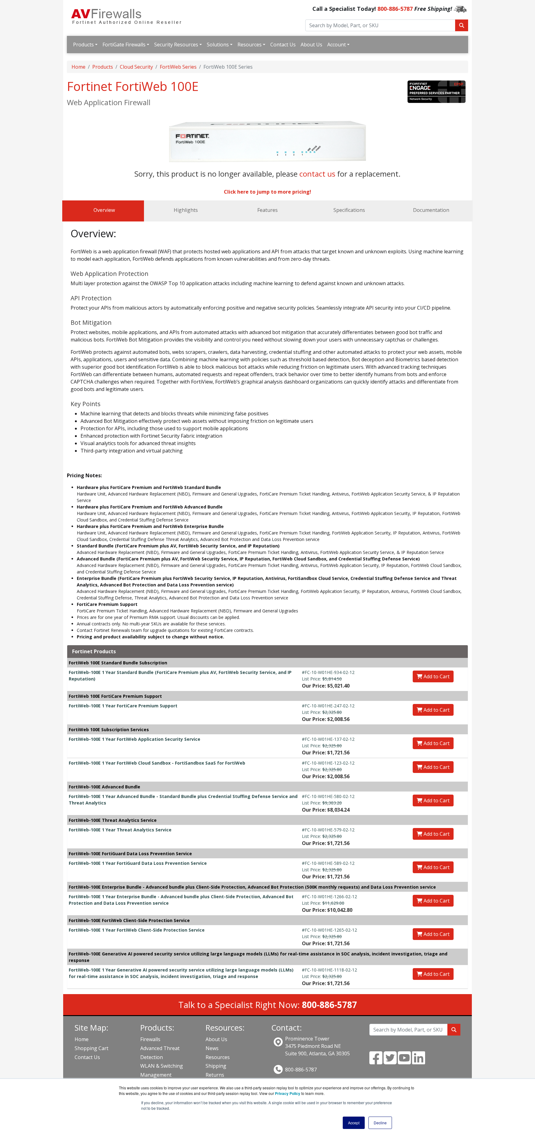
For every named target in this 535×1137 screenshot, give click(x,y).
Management (156, 1074)
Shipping (216, 1065)
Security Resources (176, 44)
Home (78, 66)
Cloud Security (136, 66)
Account (336, 44)
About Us (311, 44)
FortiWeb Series (178, 66)
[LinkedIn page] (418, 1061)
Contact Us (283, 44)
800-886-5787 (395, 8)
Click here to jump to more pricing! (267, 191)
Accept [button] (353, 1122)
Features (267, 210)
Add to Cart (436, 676)
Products (83, 44)
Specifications (349, 210)
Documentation (431, 210)
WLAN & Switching (161, 1065)
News (212, 1048)
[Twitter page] (390, 1061)
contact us (317, 174)
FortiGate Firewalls (124, 44)
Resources (249, 44)
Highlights (186, 210)
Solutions (218, 44)
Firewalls (150, 1039)
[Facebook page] (375, 1061)
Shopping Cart (91, 1048)
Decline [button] (380, 1122)
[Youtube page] (404, 1061)
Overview (104, 210)
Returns (215, 1074)
